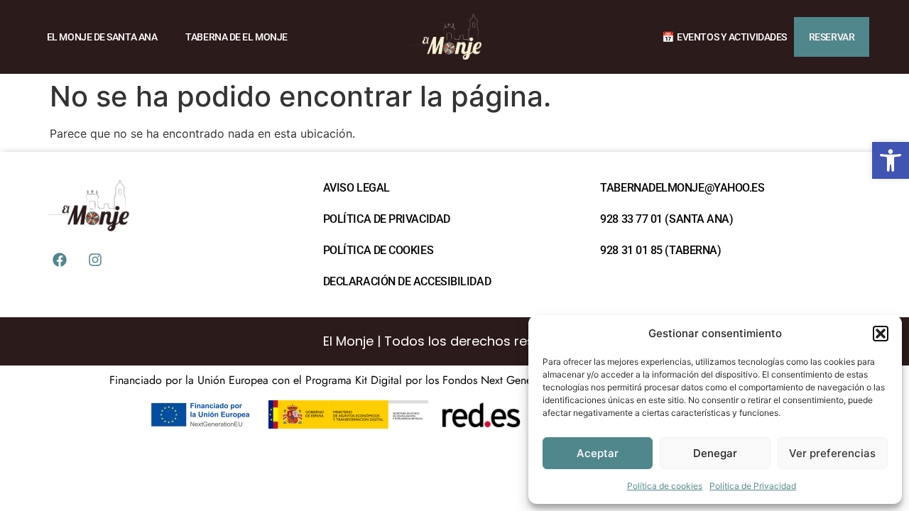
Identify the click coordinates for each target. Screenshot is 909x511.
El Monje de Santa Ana (102, 37)
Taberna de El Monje (236, 37)
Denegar (715, 453)
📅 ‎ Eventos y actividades (724, 37)
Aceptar (598, 453)
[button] (890, 160)
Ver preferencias (832, 453)
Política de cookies (664, 485)
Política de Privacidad (752, 485)
